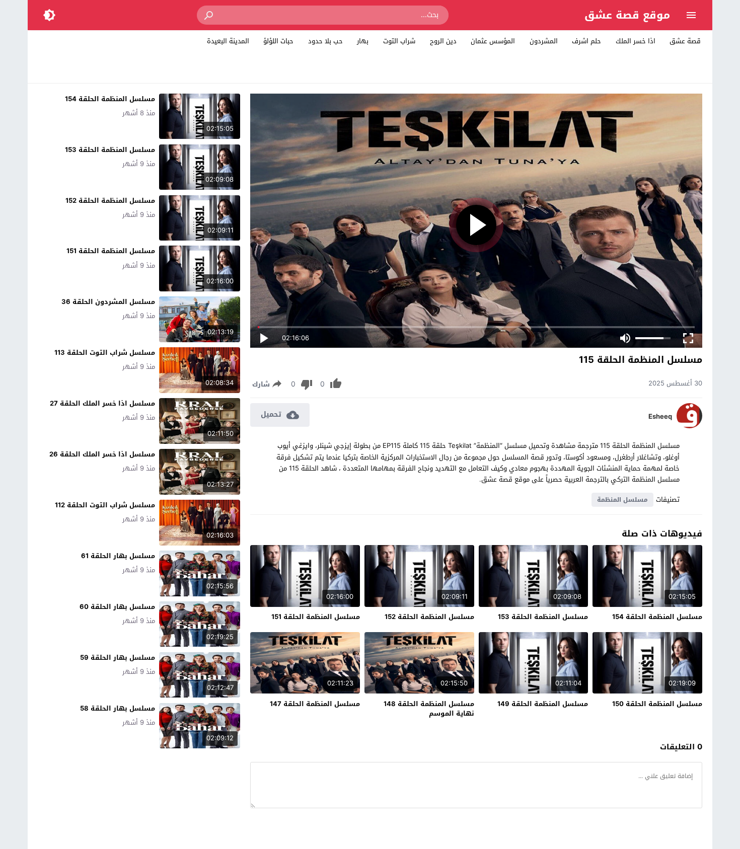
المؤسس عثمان (493, 41)
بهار (362, 41)
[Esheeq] (689, 426)
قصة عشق (685, 41)
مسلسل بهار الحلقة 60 (117, 606)
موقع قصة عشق (627, 15)
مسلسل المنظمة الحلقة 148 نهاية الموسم (429, 709)
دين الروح (443, 41)
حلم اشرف (586, 41)
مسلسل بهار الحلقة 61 (118, 556)
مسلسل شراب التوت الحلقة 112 (105, 505)
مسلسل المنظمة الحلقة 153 (543, 616)
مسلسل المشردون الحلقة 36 (108, 301)
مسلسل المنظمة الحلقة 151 (315, 616)
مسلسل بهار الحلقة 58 (117, 708)
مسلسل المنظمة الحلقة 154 (657, 616)
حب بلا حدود (325, 41)
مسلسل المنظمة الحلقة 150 (657, 704)
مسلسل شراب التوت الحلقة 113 (104, 352)
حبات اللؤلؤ (278, 41)
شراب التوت (399, 41)
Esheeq (660, 417)
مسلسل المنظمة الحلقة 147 (315, 704)
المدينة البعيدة (228, 41)
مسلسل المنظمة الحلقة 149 (542, 704)
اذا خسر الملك (635, 41)
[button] (209, 15)
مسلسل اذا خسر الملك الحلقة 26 (102, 454)
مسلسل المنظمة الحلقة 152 (429, 616)
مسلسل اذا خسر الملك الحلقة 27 (102, 403)
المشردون (544, 41)
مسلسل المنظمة (622, 499)
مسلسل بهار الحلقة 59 (117, 657)
